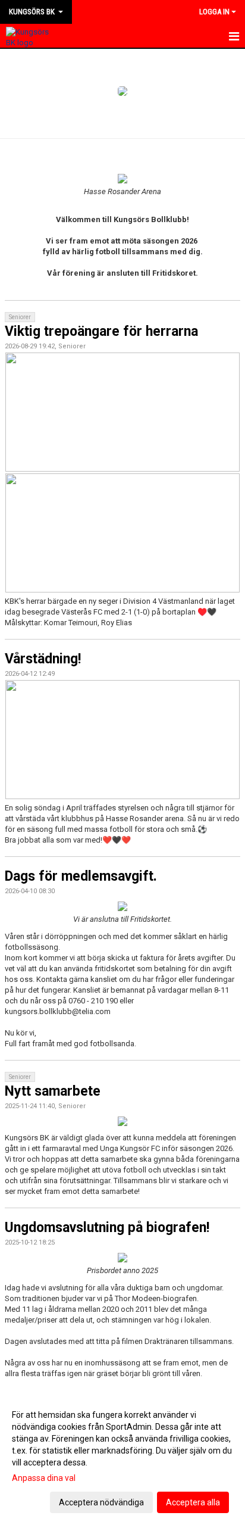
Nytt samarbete (52, 1091)
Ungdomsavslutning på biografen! (107, 1228)
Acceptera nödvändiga (101, 1502)
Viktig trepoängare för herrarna (101, 331)
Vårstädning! (43, 659)
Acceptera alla (193, 1502)
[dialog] (122, 1458)
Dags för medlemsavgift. (81, 876)
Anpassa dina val (44, 1478)
